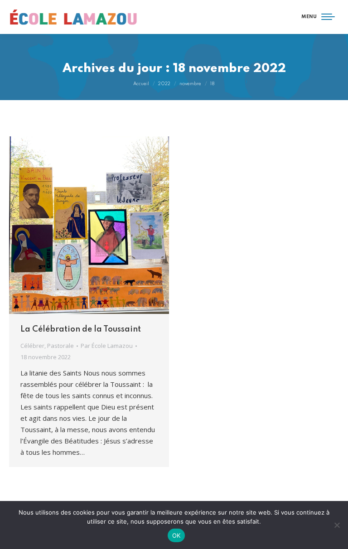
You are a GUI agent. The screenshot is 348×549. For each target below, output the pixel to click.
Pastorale (60, 346)
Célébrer (32, 346)
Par (107, 346)
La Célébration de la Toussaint (80, 329)
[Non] (336, 525)
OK (176, 535)
